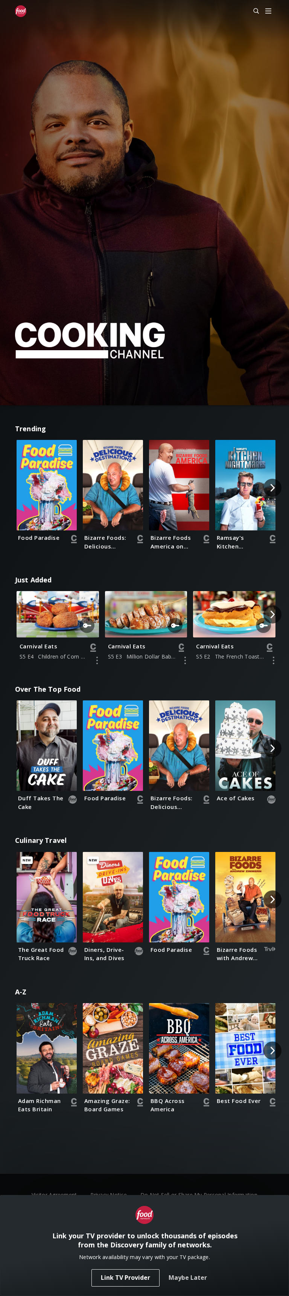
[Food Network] (20, 11)
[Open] (268, 11)
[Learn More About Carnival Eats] (97, 660)
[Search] (253, 11)
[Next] (272, 488)
